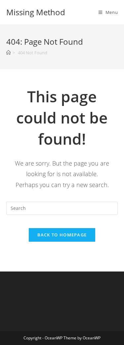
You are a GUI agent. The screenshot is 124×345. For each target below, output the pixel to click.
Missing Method (35, 12)
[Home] (8, 53)
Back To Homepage (62, 235)
